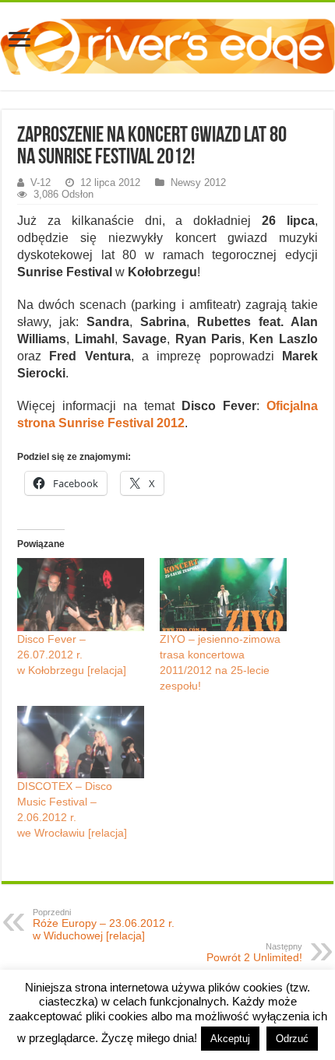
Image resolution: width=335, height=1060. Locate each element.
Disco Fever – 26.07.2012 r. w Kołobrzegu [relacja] (71, 654)
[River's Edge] (167, 43)
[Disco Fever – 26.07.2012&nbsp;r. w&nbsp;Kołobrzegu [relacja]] (80, 594)
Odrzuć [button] (292, 1038)
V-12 (40, 182)
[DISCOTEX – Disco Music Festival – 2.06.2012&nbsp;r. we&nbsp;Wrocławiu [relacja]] (80, 742)
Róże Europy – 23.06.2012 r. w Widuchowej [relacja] (104, 924)
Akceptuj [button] (230, 1038)
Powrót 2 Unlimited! (254, 952)
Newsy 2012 (198, 182)
